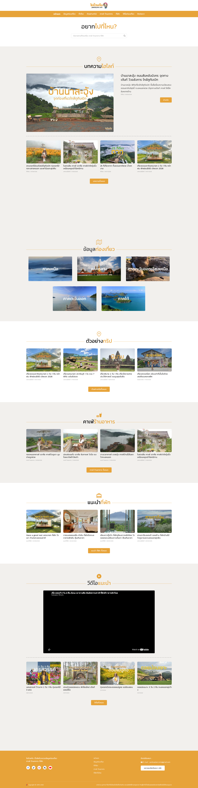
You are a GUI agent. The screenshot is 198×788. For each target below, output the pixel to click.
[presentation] (38, 74)
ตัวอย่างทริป (92, 14)
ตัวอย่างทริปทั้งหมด (99, 455)
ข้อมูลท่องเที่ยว (69, 14)
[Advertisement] (99, 267)
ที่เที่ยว (81, 14)
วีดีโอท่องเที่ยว (128, 14)
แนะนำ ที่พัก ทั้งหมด (99, 616)
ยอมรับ (133, 785)
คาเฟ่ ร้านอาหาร (106, 14)
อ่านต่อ (166, 165)
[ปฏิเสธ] (195, 785)
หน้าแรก (57, 14)
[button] (97, 106)
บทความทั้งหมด (99, 247)
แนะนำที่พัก (29, 607)
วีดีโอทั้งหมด (99, 768)
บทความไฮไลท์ (66, 237)
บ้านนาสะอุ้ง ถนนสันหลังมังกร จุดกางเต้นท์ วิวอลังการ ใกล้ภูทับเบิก (144, 143)
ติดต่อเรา (141, 14)
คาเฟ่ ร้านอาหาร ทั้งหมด (99, 535)
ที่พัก (118, 14)
